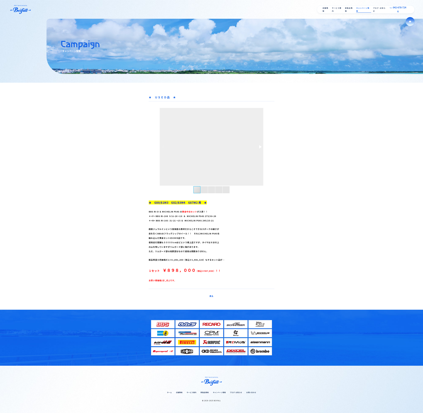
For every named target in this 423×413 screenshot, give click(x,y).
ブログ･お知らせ (379, 9)
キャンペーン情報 (362, 9)
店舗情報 (325, 9)
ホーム (169, 392)
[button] (260, 147)
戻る (212, 296)
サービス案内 (336, 9)
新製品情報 (349, 9)
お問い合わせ (251, 392)
